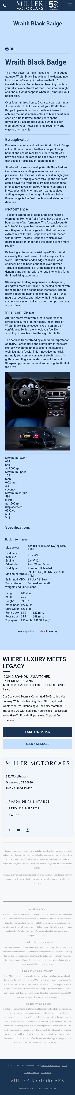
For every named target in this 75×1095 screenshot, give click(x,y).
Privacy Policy (51, 1065)
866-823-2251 (25, 788)
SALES (13, 815)
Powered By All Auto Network (38, 1088)
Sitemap (46, 1072)
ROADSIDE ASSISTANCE (28, 801)
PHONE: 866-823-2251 (37, 732)
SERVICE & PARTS (23, 808)
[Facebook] (9, 830)
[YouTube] (18, 830)
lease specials (26, 631)
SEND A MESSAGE (37, 744)
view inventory (49, 631)
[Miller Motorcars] (37, 5)
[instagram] (27, 830)
